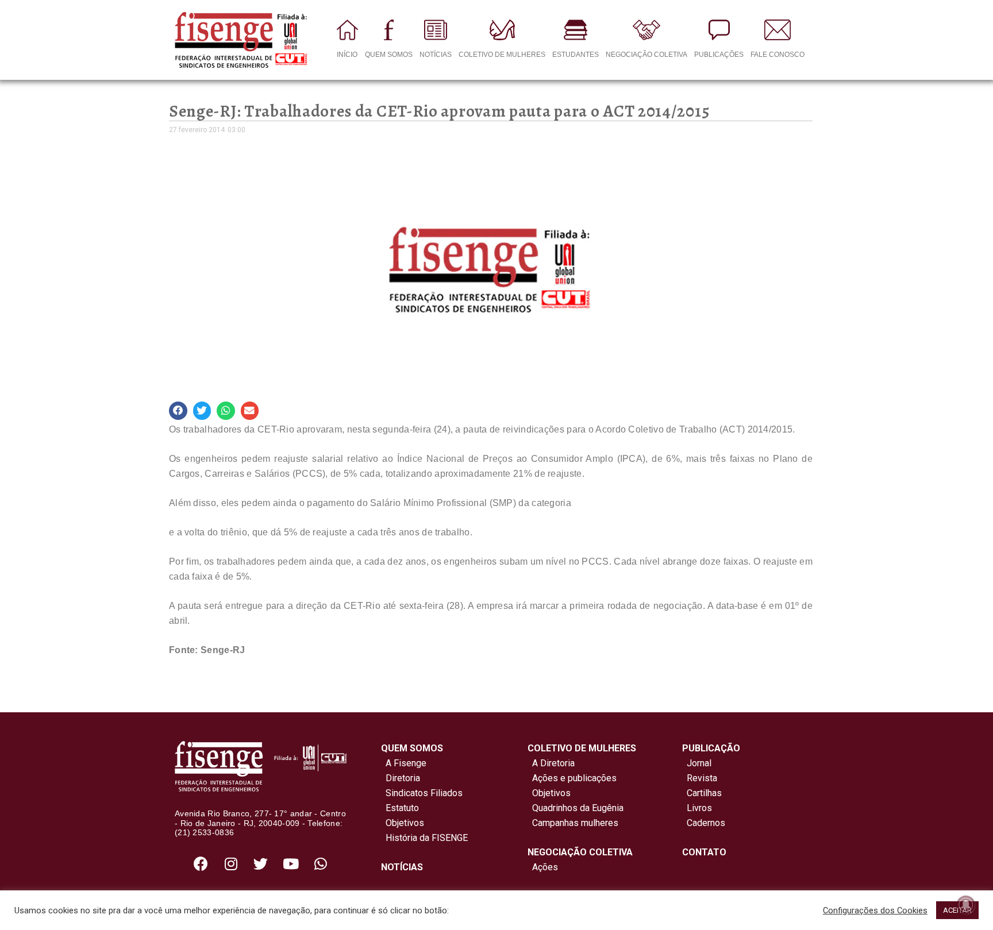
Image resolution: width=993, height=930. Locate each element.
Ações (543, 867)
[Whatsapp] (320, 863)
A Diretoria (551, 763)
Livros (699, 807)
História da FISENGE (424, 837)
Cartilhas (704, 793)
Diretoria (400, 778)
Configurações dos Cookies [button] (875, 910)
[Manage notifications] (966, 905)
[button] (178, 411)
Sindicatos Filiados (422, 793)
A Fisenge (403, 763)
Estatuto (400, 807)
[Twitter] (261, 863)
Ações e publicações (572, 778)
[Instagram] (231, 863)
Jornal (699, 763)
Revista (702, 778)
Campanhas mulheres (573, 822)
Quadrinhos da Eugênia (575, 807)
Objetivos (402, 822)
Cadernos (706, 822)
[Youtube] (290, 863)
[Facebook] (201, 863)
